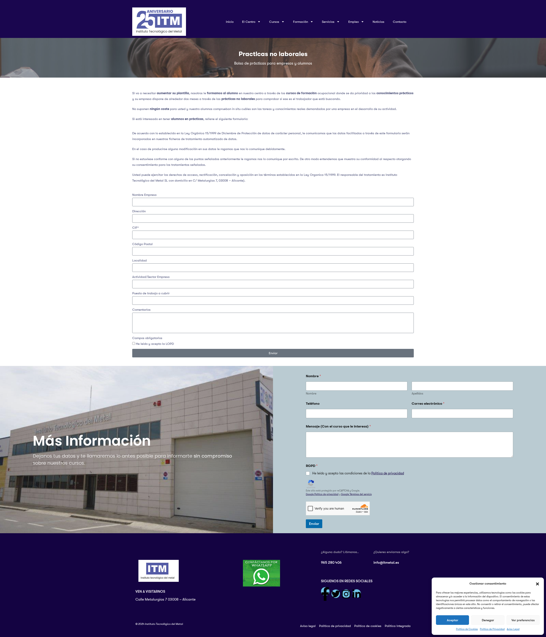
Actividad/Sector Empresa (151, 277)
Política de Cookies (467, 629)
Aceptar (452, 620)
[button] (537, 584)
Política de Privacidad (492, 629)
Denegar (488, 620)
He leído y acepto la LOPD (155, 344)
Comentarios (141, 310)
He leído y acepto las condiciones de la (358, 473)
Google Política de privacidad (322, 494)
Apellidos (417, 393)
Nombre (311, 393)
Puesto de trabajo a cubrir (151, 293)
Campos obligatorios (147, 338)
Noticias (378, 22)
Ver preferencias (523, 620)
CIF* (135, 228)
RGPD (312, 466)
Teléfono (312, 404)
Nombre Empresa (144, 195)
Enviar (314, 524)
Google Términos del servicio (356, 494)
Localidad (139, 260)
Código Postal (142, 244)
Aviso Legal (513, 629)
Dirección (139, 211)
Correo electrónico (428, 404)
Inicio (230, 22)
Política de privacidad (387, 473)
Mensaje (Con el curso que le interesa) (338, 426)
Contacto (399, 22)
